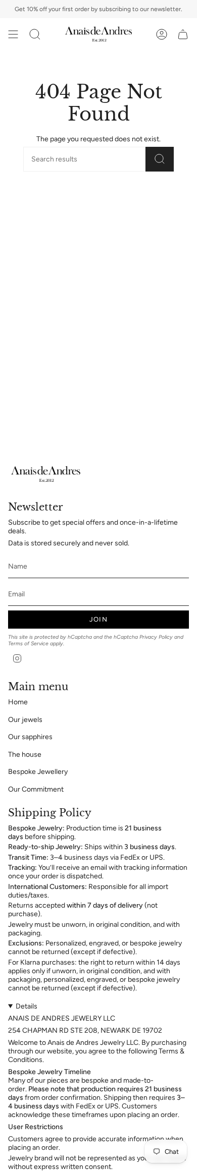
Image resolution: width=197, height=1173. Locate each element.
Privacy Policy (156, 637)
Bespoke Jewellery (38, 771)
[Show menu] (13, 34)
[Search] (159, 159)
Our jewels (25, 719)
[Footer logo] (46, 474)
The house (24, 754)
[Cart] (182, 34)
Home (18, 702)
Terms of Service (28, 643)
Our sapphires (30, 737)
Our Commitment (36, 789)
